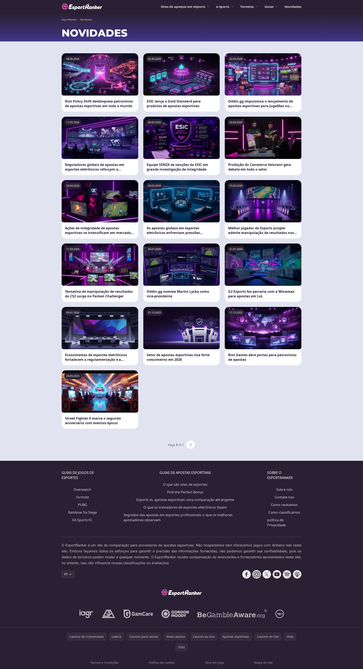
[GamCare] (138, 614)
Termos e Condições (104, 663)
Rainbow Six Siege (82, 512)
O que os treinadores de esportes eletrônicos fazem (185, 507)
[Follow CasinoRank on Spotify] (287, 574)
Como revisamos (284, 504)
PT (66, 574)
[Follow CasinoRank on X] (267, 574)
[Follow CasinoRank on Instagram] (256, 574)
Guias (269, 6)
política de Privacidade (276, 522)
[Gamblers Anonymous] (108, 614)
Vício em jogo (214, 663)
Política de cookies (162, 663)
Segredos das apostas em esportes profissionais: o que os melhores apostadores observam (178, 517)
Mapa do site (263, 663)
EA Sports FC (82, 520)
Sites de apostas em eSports (183, 6)
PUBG (82, 504)
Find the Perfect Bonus (185, 492)
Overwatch (82, 489)
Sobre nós (284, 489)
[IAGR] (86, 614)
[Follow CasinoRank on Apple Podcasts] (297, 574)
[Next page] (190, 445)
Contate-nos (284, 497)
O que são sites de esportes (185, 484)
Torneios (247, 6)
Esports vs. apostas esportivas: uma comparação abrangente (185, 499)
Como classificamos (284, 512)
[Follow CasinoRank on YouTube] (277, 574)
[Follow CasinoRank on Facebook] (246, 574)
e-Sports (222, 6)
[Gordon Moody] (175, 614)
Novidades (292, 6)
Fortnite (82, 497)
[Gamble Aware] (232, 614)
